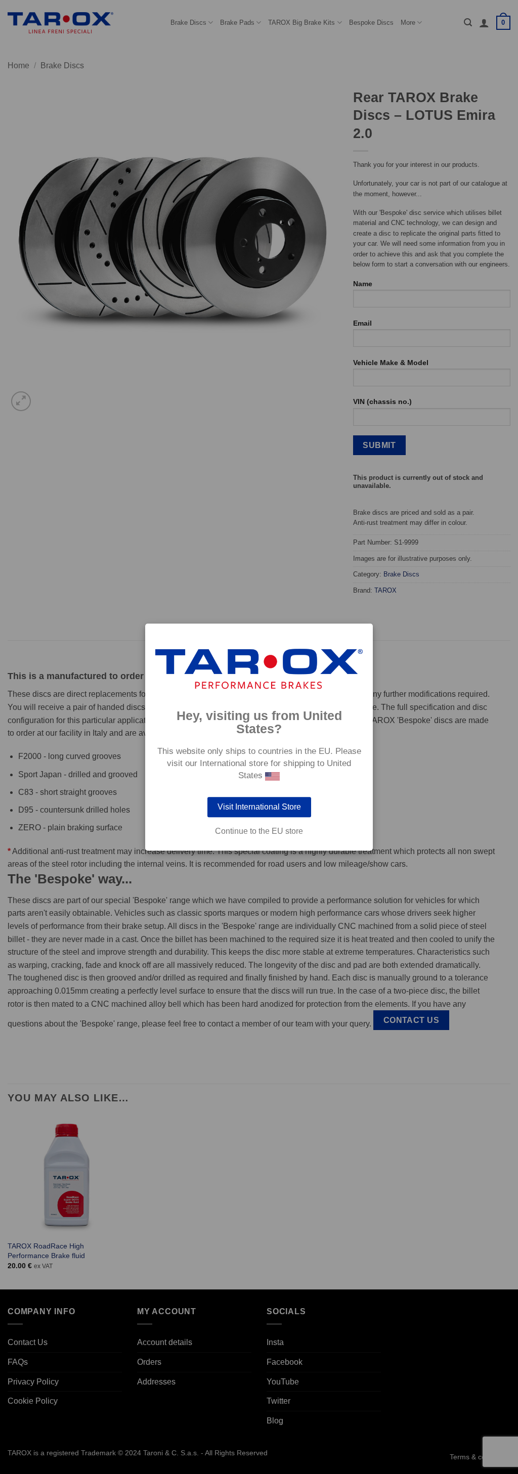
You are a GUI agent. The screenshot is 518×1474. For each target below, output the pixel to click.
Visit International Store (259, 806)
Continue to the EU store (259, 831)
